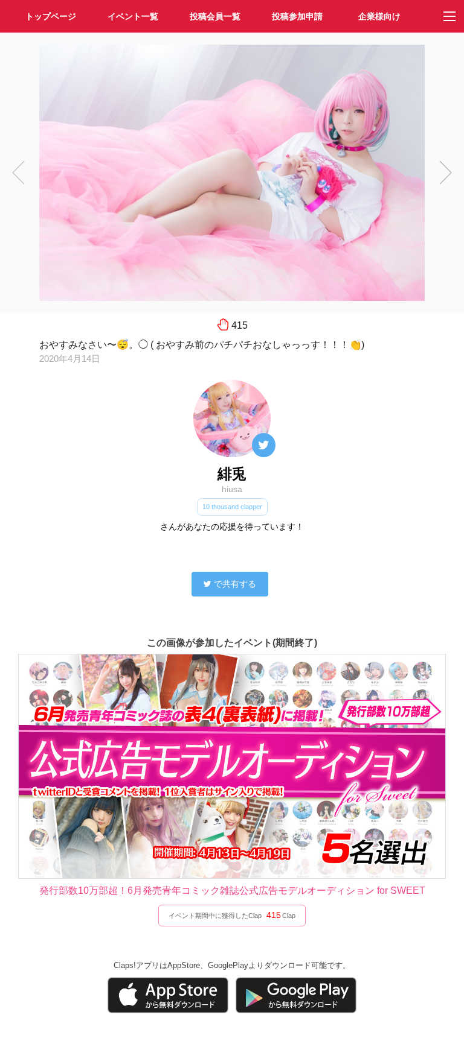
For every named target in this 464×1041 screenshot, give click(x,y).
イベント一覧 (133, 16)
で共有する (235, 584)
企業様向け (379, 16)
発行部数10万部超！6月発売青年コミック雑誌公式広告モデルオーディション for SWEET (232, 890)
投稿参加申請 (297, 16)
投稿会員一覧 (215, 16)
